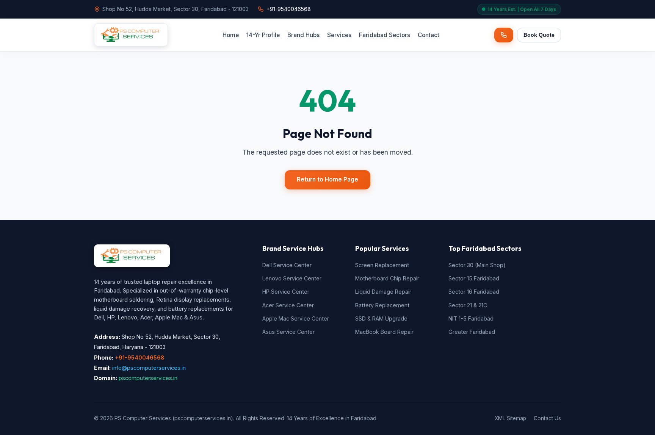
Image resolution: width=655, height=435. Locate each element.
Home (231, 35)
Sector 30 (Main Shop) (477, 265)
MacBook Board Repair (384, 332)
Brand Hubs (303, 35)
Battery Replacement (382, 305)
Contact (428, 35)
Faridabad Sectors (384, 35)
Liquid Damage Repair (383, 291)
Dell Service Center (287, 265)
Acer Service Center (288, 305)
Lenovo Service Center (291, 278)
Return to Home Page (327, 179)
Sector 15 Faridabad (473, 278)
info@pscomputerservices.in (149, 368)
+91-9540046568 (288, 9)
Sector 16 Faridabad (473, 291)
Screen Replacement (382, 265)
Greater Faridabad (471, 332)
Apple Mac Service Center (295, 318)
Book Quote (539, 35)
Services (339, 35)
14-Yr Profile (263, 35)
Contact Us (547, 418)
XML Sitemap (510, 418)
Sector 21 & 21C (467, 305)
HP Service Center (285, 291)
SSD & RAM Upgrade (381, 318)
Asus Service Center (288, 332)
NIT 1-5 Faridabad (471, 318)
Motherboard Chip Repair (387, 278)
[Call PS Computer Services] (503, 35)
